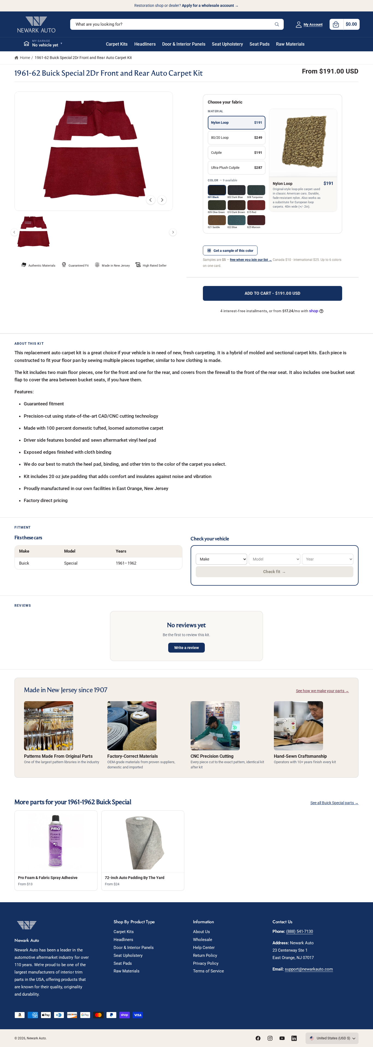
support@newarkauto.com (309, 969)
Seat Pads (123, 963)
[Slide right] (162, 200)
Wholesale (202, 939)
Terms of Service (208, 971)
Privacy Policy (205, 963)
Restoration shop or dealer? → (186, 5)
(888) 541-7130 (299, 931)
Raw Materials (127, 971)
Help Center (204, 947)
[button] (345, 24)
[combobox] (177, 24)
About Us (201, 931)
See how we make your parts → (322, 691)
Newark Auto (36, 1038)
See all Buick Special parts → (334, 803)
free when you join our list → (251, 260)
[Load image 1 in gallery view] (33, 232)
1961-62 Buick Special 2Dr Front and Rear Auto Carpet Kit (83, 57)
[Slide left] (150, 200)
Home (25, 57)
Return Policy (205, 955)
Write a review (186, 647)
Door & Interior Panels (134, 947)
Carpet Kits (124, 931)
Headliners (123, 939)
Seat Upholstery (128, 955)
